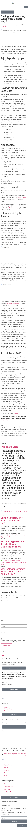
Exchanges (7, 789)
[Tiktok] (4, 740)
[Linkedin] (8, 740)
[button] (7, 12)
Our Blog (6, 770)
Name (3, 620)
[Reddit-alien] (13, 735)
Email (3, 626)
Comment (4, 600)
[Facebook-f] (8, 735)
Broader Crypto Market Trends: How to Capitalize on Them (12, 544)
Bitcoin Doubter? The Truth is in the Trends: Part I (12, 520)
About (5, 775)
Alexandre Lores (10, 447)
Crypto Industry (8, 786)
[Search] (3, 655)
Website (3, 633)
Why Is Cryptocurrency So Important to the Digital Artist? (13, 571)
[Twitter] (4, 735)
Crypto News (8, 765)
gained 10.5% (22, 197)
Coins (5, 773)
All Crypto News (10, 792)
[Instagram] (17, 735)
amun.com (17, 413)
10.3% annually (13, 208)
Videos (6, 767)
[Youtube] (21, 735)
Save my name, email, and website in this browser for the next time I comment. (13, 641)
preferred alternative (13, 303)
